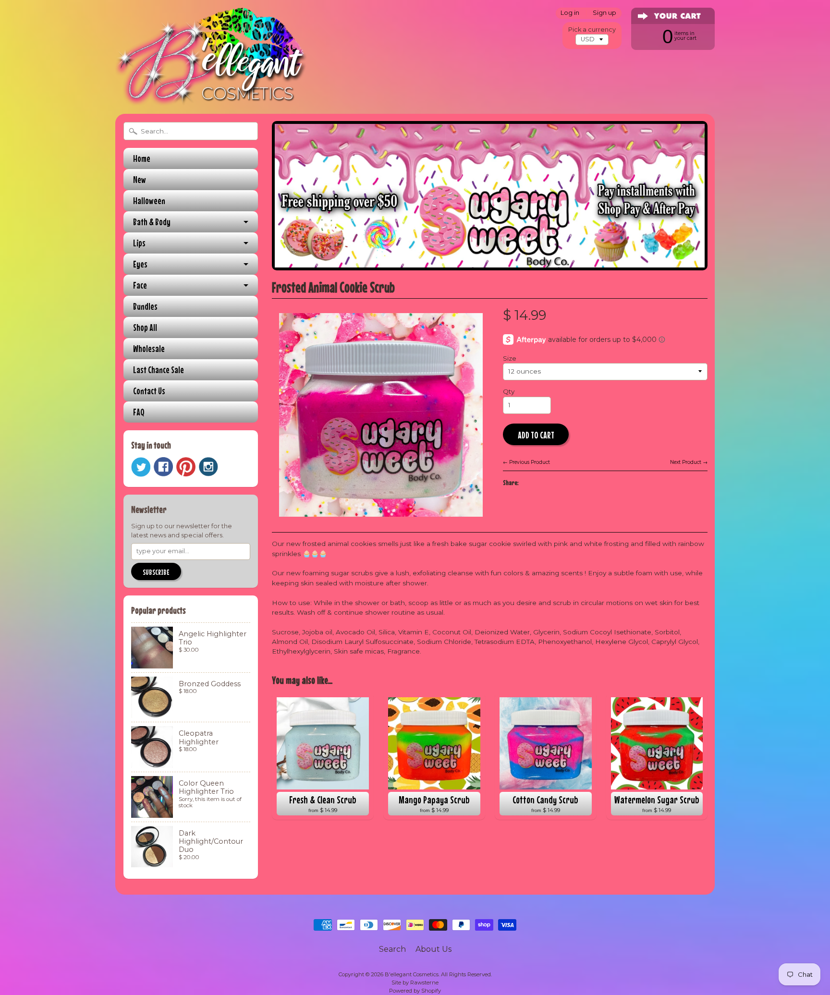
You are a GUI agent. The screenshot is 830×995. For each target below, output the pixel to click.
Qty (508, 391)
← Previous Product (526, 462)
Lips (139, 242)
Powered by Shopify (415, 990)
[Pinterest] (185, 466)
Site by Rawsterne (415, 982)
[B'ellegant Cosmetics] (211, 93)
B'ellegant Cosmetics (412, 974)
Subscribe (156, 572)
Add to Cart (536, 434)
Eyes (140, 263)
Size (509, 358)
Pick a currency (592, 29)
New (139, 179)
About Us (433, 949)
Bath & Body (152, 221)
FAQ (139, 411)
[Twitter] (140, 467)
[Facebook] (163, 466)
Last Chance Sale (158, 369)
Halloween (149, 200)
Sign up (604, 13)
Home (141, 158)
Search (392, 949)
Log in (570, 13)
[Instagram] (208, 466)
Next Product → (689, 462)
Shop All (145, 327)
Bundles (145, 306)
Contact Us (149, 390)
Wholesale (149, 348)
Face (140, 285)
